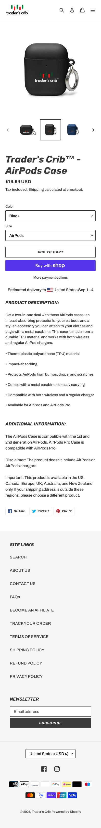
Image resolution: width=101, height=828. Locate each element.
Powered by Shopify (66, 812)
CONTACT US (23, 584)
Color (9, 206)
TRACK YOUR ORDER (30, 623)
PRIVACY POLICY (26, 676)
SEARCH (18, 557)
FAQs (15, 597)
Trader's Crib (41, 812)
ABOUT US (20, 570)
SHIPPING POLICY (27, 650)
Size (8, 226)
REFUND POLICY (26, 663)
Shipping (36, 189)
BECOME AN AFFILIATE (32, 610)
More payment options (50, 277)
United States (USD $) (48, 754)
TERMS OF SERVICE (29, 637)
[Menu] (93, 9)
